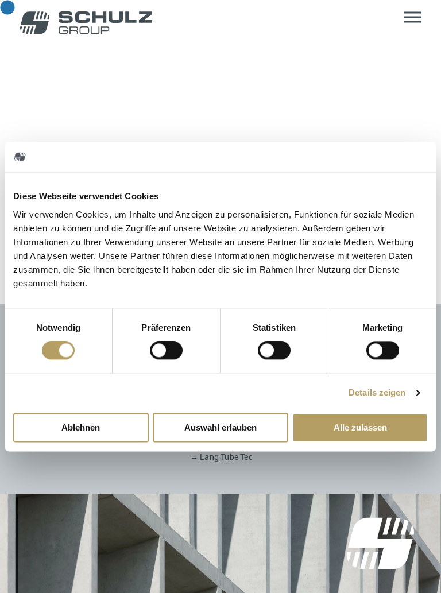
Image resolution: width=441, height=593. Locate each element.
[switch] (166, 351)
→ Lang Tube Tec (221, 456)
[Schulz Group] (86, 23)
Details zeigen (377, 393)
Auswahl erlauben (220, 427)
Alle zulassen (360, 427)
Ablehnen (80, 427)
